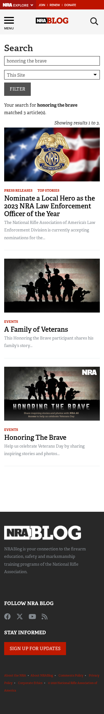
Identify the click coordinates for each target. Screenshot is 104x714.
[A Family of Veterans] (52, 285)
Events (11, 321)
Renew (55, 5)
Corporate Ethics (30, 683)
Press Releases (18, 190)
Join (42, 5)
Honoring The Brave (35, 437)
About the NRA (15, 675)
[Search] (94, 21)
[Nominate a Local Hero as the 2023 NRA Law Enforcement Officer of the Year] (52, 154)
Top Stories (48, 190)
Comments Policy (71, 675)
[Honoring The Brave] (52, 393)
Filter (17, 89)
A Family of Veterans (36, 329)
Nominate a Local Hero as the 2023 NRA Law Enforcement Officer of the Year (49, 206)
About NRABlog (42, 675)
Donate (70, 5)
